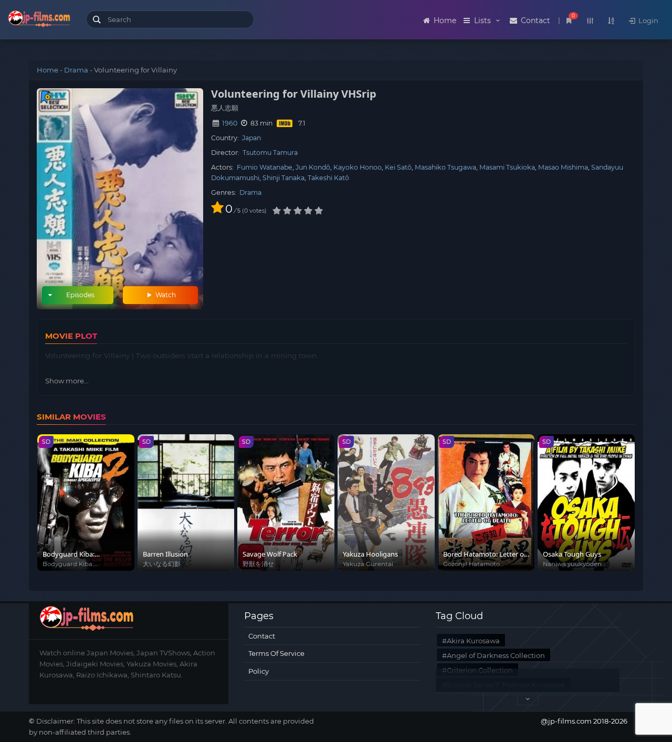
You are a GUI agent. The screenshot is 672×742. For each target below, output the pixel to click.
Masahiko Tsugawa (445, 167)
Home (444, 20)
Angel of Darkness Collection (496, 655)
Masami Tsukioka (507, 167)
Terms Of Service (276, 653)
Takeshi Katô (328, 178)
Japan (251, 138)
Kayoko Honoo (357, 167)
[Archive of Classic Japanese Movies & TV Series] (39, 21)
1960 (229, 123)
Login (647, 20)
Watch (165, 295)
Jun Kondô (313, 167)
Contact (534, 20)
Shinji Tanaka (283, 178)
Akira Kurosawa (473, 640)
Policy (258, 671)
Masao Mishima (563, 167)
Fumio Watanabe (264, 167)
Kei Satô (398, 167)
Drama (76, 70)
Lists (482, 20)
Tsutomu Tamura (270, 152)
